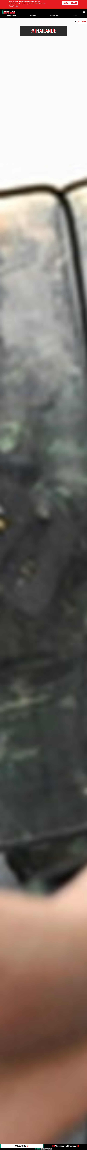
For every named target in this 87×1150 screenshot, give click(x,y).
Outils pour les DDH (11, 16)
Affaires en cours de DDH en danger (64, 1146)
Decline (74, 2)
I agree (65, 2)
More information (13, 6)
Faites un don (33, 16)
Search (75, 16)
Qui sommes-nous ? (54, 16)
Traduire (83, 21)
